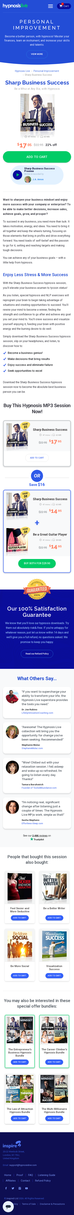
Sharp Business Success (50, 429)
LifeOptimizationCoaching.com (37, 713)
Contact (25, 1180)
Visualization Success (54, 968)
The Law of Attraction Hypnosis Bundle (20, 1111)
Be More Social (19, 966)
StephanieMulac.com (32, 748)
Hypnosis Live (22, 71)
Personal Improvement (46, 71)
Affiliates (11, 1180)
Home (7, 1175)
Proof (20, 1175)
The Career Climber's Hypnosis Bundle (54, 1051)
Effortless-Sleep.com (32, 823)
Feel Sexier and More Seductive (19, 910)
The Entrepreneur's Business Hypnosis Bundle (19, 1052)
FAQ (30, 1175)
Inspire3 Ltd (12, 1198)
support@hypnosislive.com (23, 1165)
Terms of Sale (29, 1204)
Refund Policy (43, 1180)
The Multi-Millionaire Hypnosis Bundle (54, 1111)
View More (37, 54)
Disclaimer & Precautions (52, 1204)
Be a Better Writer (54, 908)
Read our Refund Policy (37, 653)
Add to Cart (37, 458)
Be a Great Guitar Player (50, 534)
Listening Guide (46, 1175)
